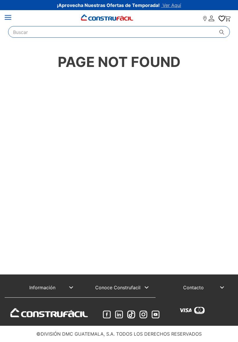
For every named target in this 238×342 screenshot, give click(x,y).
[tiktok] (131, 315)
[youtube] (155, 315)
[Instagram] (143, 315)
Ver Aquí (171, 5)
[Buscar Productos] (224, 32)
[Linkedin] (119, 315)
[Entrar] (212, 18)
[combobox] (119, 32)
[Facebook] (106, 315)
